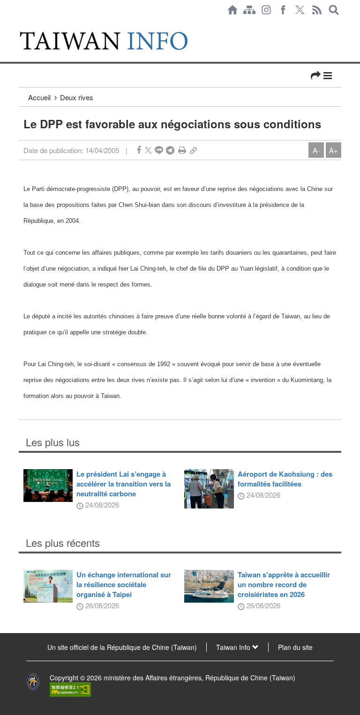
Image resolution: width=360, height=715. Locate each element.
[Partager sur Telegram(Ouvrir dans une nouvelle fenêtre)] (170, 150)
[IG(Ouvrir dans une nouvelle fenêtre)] (266, 9)
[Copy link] (193, 150)
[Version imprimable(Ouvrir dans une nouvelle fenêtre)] (182, 150)
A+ (333, 150)
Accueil (39, 97)
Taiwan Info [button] (234, 647)
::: (21, 24)
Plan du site (295, 647)
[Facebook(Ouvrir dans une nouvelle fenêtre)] (283, 9)
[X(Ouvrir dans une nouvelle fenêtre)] (300, 9)
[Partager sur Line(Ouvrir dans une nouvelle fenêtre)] (159, 150)
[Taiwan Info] (114, 41)
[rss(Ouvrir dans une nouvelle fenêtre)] (316, 9)
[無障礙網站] (70, 688)
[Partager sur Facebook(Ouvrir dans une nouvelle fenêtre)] (138, 150)
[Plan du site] (249, 9)
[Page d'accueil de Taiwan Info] (232, 9)
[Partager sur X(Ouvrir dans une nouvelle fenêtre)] (148, 150)
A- (316, 150)
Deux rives (76, 97)
